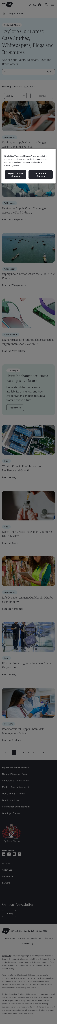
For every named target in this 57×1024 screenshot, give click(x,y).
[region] (28, 166)
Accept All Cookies (40, 174)
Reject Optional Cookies (16, 174)
